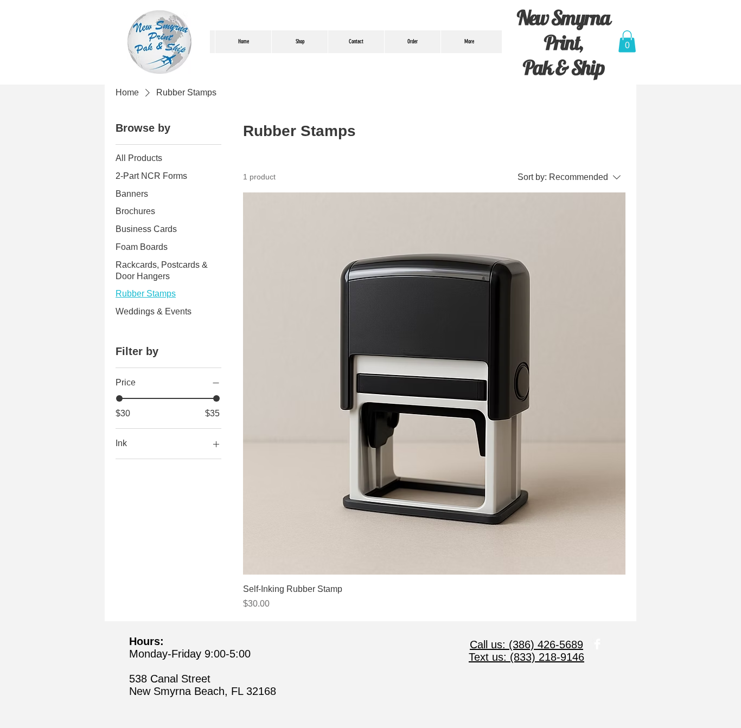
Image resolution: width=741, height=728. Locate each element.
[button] (627, 41)
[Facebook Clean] (597, 644)
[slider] (119, 398)
